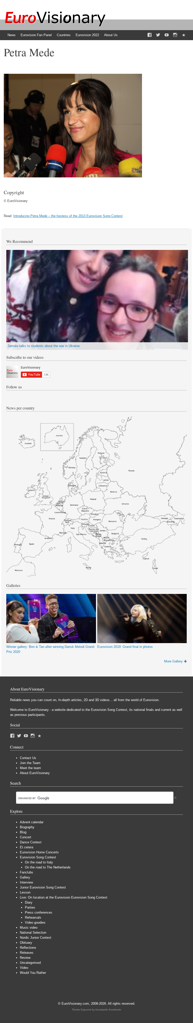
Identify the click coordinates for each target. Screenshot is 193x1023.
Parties (30, 907)
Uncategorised (30, 963)
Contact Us (28, 758)
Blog (23, 832)
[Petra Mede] (73, 176)
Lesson (25, 892)
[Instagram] (175, 35)
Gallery (25, 877)
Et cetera (26, 847)
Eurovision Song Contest (38, 857)
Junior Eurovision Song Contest (43, 887)
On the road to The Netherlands (48, 867)
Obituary (26, 942)
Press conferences (38, 912)
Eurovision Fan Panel (36, 35)
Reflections (28, 947)
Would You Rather (33, 973)
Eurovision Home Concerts (39, 852)
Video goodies (35, 922)
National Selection (33, 932)
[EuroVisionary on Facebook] (149, 35)
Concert (25, 837)
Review (25, 958)
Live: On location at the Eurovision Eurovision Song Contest (63, 897)
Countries (64, 35)
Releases (26, 952)
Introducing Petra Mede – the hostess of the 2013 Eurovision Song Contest (68, 216)
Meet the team (30, 768)
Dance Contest (30, 842)
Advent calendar (31, 822)
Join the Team (30, 763)
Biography (27, 827)
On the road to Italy (39, 862)
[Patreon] (183, 35)
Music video (28, 927)
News (12, 35)
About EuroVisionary (35, 773)
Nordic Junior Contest (35, 937)
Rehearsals (33, 917)
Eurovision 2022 (87, 35)
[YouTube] (166, 35)
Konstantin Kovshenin (108, 1009)
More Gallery (173, 661)
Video (24, 968)
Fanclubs (26, 872)
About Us (111, 35)
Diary (28, 902)
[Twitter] (158, 35)
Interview (26, 882)
